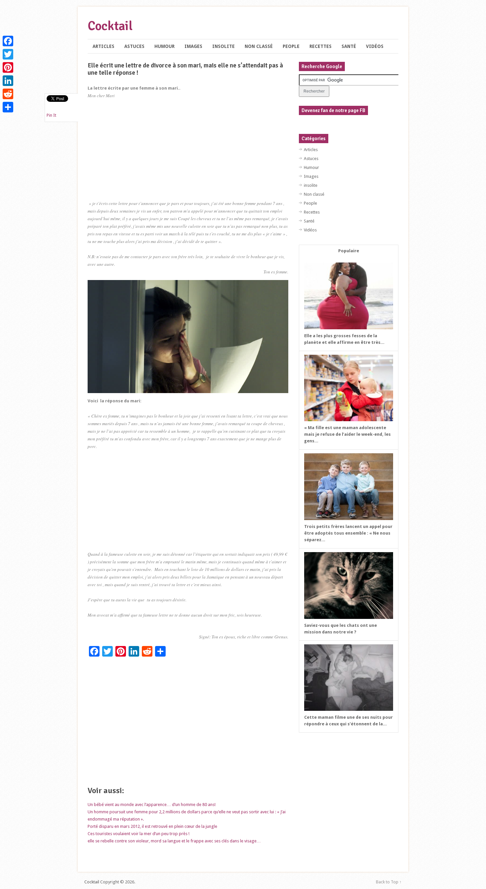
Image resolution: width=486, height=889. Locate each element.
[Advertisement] (188, 153)
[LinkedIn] (8, 80)
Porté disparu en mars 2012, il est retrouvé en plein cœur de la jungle (152, 826)
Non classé (259, 46)
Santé (349, 46)
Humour (164, 46)
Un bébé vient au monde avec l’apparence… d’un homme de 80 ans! (152, 804)
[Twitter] (8, 54)
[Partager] (8, 107)
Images (193, 46)
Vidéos (375, 46)
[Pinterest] (8, 67)
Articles (103, 46)
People (291, 46)
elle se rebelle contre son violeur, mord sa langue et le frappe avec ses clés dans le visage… (174, 840)
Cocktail (110, 26)
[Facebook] (8, 41)
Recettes (320, 46)
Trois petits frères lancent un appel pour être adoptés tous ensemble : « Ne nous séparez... (348, 533)
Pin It (51, 115)
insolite (223, 46)
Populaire (348, 250)
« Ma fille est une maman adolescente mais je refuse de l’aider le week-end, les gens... (347, 434)
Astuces (134, 46)
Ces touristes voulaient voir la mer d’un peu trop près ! (138, 833)
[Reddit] (8, 94)
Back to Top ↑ (389, 881)
